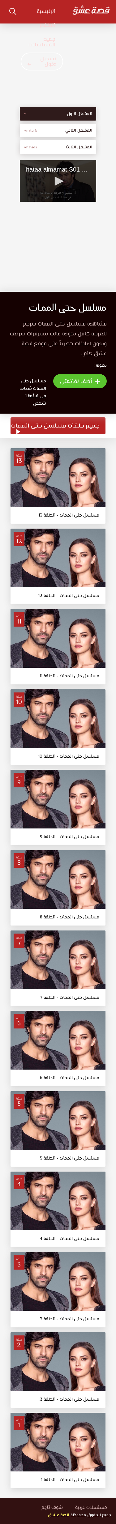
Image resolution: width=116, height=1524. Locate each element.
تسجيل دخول (48, 61)
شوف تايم (52, 1508)
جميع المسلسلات (41, 42)
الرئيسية (46, 11)
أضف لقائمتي (76, 381)
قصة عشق (58, 1515)
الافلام (47, 25)
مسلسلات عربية (91, 1508)
